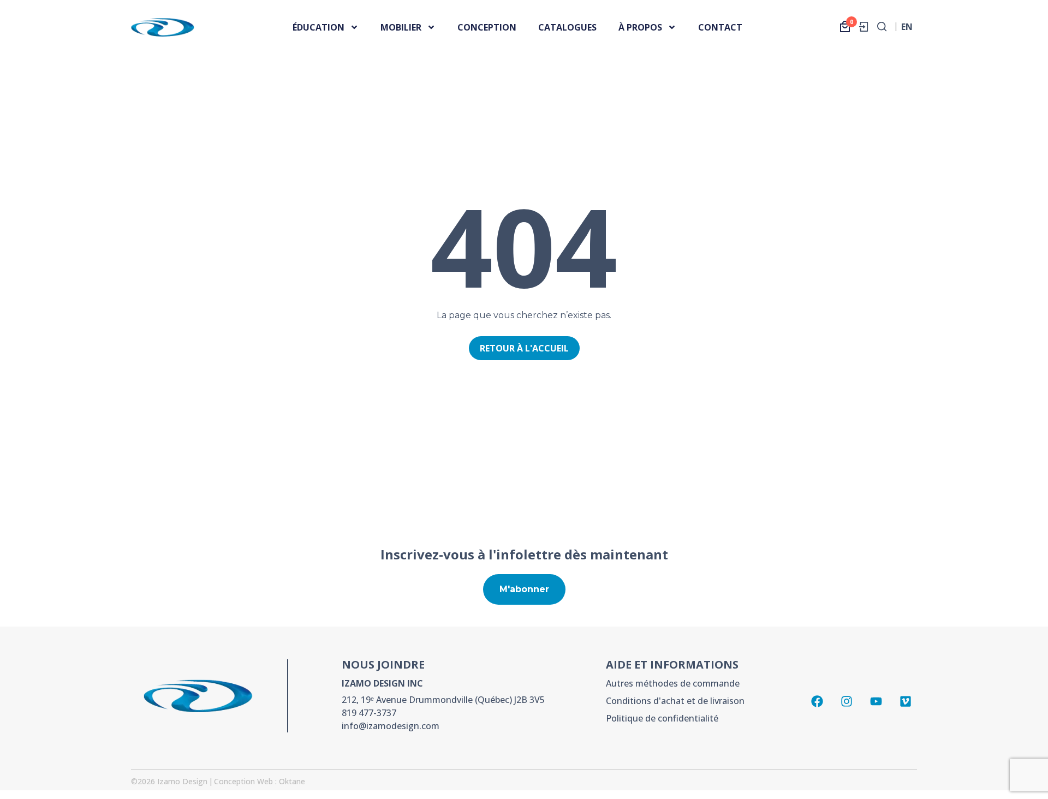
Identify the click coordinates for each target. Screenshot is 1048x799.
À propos (640, 27)
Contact (720, 27)
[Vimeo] (905, 701)
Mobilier (400, 27)
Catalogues (567, 27)
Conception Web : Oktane (259, 781)
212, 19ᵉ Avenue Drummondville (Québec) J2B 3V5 (443, 700)
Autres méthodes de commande (673, 683)
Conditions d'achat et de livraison (675, 701)
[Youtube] (876, 701)
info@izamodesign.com (390, 726)
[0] (845, 26)
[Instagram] (846, 701)
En (907, 30)
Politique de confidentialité (662, 718)
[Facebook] (817, 701)
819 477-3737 (369, 713)
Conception (486, 27)
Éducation (318, 27)
